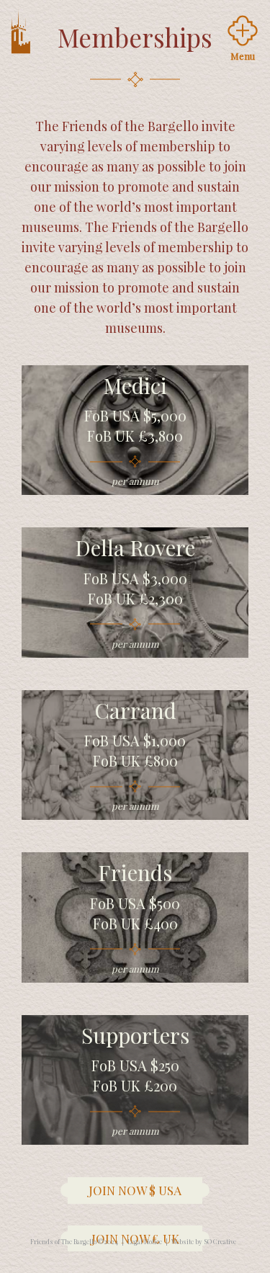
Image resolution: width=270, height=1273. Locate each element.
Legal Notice (144, 1241)
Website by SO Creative (203, 1241)
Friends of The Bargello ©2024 (74, 1241)
